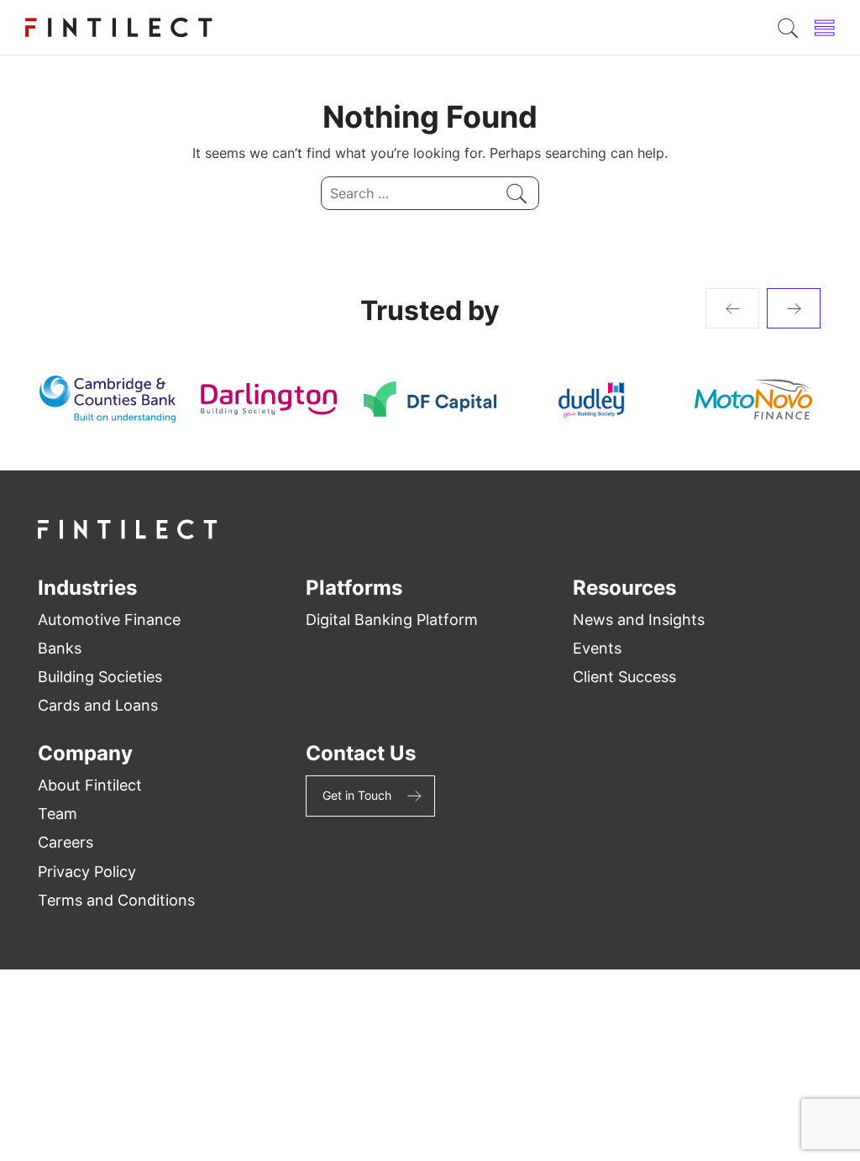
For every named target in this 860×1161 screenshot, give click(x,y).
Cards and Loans (98, 705)
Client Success (624, 677)
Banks (59, 648)
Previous (732, 308)
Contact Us (361, 753)
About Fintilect (90, 785)
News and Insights (639, 619)
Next (794, 308)
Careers (65, 842)
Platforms (354, 587)
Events (597, 648)
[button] (788, 28)
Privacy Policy (87, 871)
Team (57, 813)
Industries (87, 587)
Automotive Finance (109, 619)
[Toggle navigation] (825, 27)
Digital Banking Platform (392, 619)
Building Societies (100, 677)
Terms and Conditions (116, 900)
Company (85, 753)
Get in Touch (356, 795)
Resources (624, 587)
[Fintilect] (119, 27)
